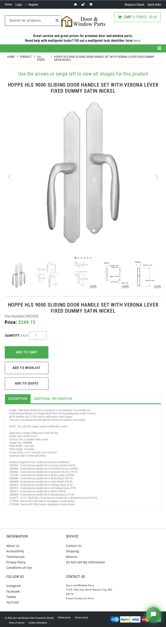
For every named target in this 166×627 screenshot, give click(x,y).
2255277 (13, 497)
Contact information (38, 622)
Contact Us (73, 546)
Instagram (13, 586)
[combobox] (33, 21)
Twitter (11, 597)
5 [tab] (87, 258)
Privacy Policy (16, 562)
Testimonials (15, 557)
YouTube (12, 602)
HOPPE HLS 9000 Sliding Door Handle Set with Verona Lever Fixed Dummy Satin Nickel (104, 58)
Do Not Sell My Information (85, 562)
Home (8, 4)
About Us (12, 546)
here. (137, 41)
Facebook (13, 591)
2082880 (13, 478)
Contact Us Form (84, 598)
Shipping (72, 551)
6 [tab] (90, 258)
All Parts (41, 58)
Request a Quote (134, 4)
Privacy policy (81, 617)
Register (33, 4)
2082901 (13, 465)
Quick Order (154, 4)
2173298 (13, 504)
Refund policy (64, 617)
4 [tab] (84, 258)
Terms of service (16, 622)
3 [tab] (81, 258)
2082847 (13, 484)
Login (18, 4)
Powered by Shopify (44, 618)
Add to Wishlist (27, 368)
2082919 (13, 488)
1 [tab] (75, 258)
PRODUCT (26, 56)
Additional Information (53, 399)
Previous (9, 176)
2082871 (13, 491)
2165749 (13, 475)
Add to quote (26, 383)
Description (17, 399)
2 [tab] (78, 258)
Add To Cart (26, 352)
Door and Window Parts (24, 618)
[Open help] (153, 614)
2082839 (13, 494)
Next (157, 176)
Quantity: (16, 336)
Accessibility (15, 551)
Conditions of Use (19, 568)
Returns (71, 557)
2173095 (13, 501)
